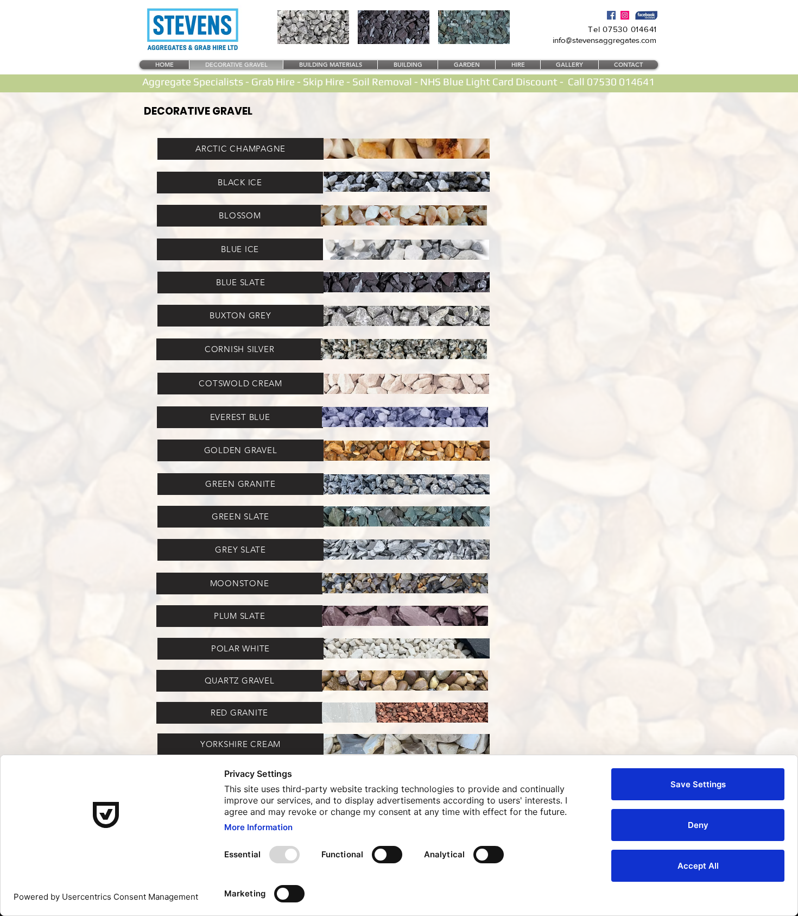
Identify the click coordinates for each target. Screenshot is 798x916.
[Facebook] (611, 15)
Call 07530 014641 (611, 81)
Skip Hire (323, 81)
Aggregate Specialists (192, 81)
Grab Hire (273, 81)
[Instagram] (624, 15)
